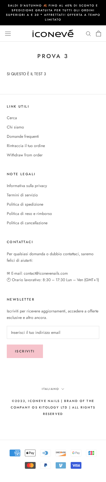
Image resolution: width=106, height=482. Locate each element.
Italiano (50, 389)
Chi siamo (15, 127)
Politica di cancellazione (27, 223)
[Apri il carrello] (98, 33)
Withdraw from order (25, 155)
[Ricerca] (88, 33)
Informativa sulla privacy (27, 185)
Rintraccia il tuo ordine (26, 145)
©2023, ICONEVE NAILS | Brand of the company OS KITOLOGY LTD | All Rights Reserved (53, 407)
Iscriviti (25, 351)
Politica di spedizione (25, 204)
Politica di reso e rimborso (29, 213)
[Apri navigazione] (8, 33)
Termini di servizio (22, 195)
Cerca (12, 118)
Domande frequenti (23, 136)
